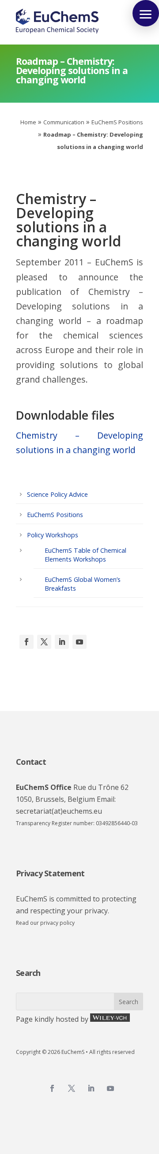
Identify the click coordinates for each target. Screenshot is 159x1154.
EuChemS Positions (117, 122)
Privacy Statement (50, 873)
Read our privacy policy (45, 923)
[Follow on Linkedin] (91, 1088)
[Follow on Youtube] (79, 642)
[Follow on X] (44, 642)
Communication (63, 122)
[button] (145, 13)
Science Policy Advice (57, 494)
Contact (31, 761)
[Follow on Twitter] (71, 1088)
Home (28, 122)
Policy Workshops (52, 535)
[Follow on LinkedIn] (62, 642)
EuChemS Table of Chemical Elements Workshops (85, 554)
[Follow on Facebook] (26, 642)
